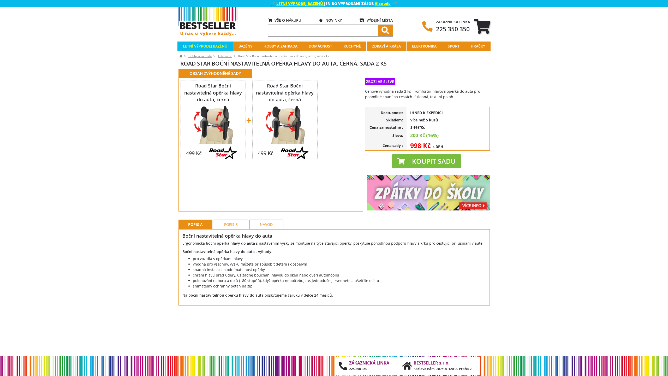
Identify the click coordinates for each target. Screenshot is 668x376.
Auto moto (225, 56)
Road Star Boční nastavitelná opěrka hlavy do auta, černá (213, 92)
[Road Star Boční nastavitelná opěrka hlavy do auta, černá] (213, 124)
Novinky (333, 20)
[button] (426, 161)
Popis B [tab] (231, 224)
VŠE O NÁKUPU (287, 20)
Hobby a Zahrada (200, 56)
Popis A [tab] (195, 224)
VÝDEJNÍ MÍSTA (379, 20)
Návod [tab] (266, 224)
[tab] (482, 26)
